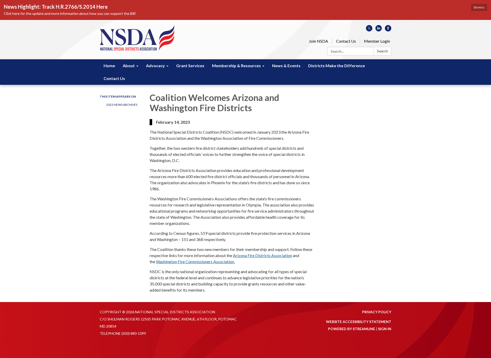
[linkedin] (378, 29)
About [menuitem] (129, 65)
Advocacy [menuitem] (155, 65)
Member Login (377, 41)
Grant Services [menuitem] (190, 65)
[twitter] (369, 29)
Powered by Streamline (351, 329)
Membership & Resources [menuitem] (236, 65)
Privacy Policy (376, 312)
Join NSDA (318, 41)
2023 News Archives (121, 105)
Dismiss (479, 7)
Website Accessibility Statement (358, 321)
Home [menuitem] (109, 65)
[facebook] (388, 29)
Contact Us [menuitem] (114, 78)
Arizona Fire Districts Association (262, 255)
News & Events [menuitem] (286, 65)
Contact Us (346, 41)
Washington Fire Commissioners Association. (195, 261)
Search (382, 51)
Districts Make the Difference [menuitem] (336, 65)
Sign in (384, 329)
